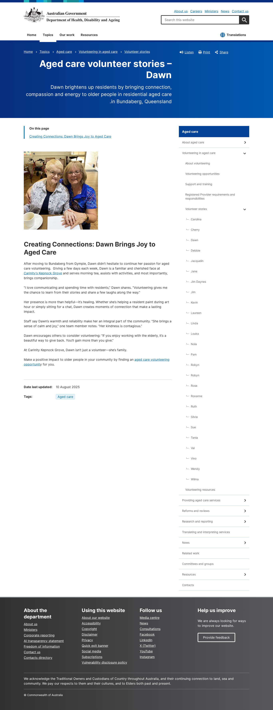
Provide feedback (216, 637)
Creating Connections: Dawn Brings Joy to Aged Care (70, 136)
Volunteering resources (200, 489)
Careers (196, 11)
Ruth (194, 406)
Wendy (195, 468)
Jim (193, 292)
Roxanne (196, 396)
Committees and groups (197, 563)
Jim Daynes (198, 281)
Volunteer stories (137, 52)
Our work (67, 35)
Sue (193, 427)
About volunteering (197, 163)
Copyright (89, 629)
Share (224, 52)
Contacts (188, 585)
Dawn (194, 240)
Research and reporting (197, 521)
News (225, 11)
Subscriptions (92, 657)
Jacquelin (197, 261)
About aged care (193, 142)
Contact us (240, 11)
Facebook (147, 634)
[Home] (72, 14)
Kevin (194, 302)
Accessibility (91, 623)
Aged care (64, 52)
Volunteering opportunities (202, 173)
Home (31, 35)
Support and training (198, 184)
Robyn (195, 364)
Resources (89, 35)
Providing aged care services (201, 500)
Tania (194, 437)
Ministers (211, 11)
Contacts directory (38, 658)
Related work (190, 553)
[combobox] (200, 19)
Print (206, 52)
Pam (194, 354)
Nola (194, 344)
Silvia (194, 416)
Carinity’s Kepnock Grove (43, 273)
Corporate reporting (39, 635)
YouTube (146, 651)
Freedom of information (42, 646)
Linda (194, 323)
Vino (193, 458)
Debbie (195, 250)
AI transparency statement (44, 641)
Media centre (149, 618)
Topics (48, 35)
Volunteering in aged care (98, 52)
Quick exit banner (95, 646)
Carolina (196, 219)
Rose (194, 385)
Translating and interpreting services (206, 532)
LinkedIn (146, 640)
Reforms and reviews (195, 510)
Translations (236, 35)
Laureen (196, 313)
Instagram (147, 657)
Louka (195, 333)
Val (193, 448)
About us (181, 11)
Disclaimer (90, 634)
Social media (91, 651)
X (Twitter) (148, 646)
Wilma (195, 479)
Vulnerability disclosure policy (104, 662)
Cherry (195, 229)
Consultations (150, 629)
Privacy (87, 640)
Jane (194, 271)
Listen (189, 52)
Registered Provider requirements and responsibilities (210, 196)
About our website (96, 618)
